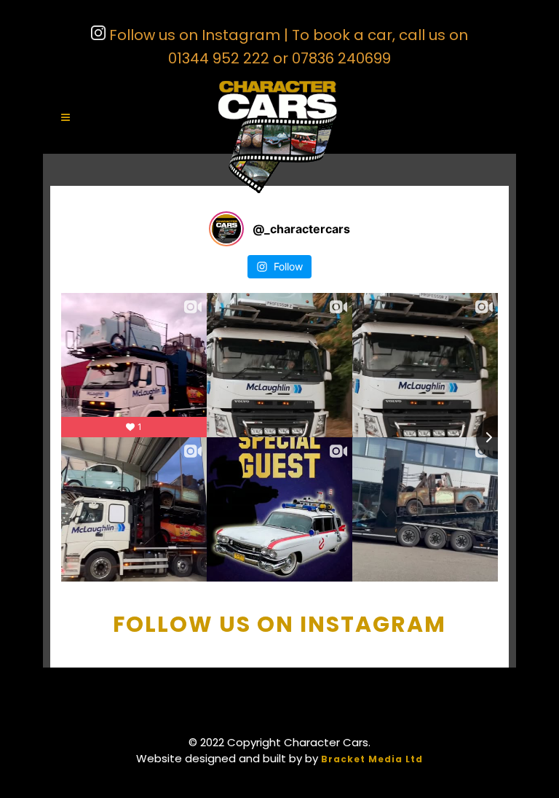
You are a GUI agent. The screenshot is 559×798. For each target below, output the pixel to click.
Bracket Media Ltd (372, 759)
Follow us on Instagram (193, 35)
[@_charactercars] (226, 228)
